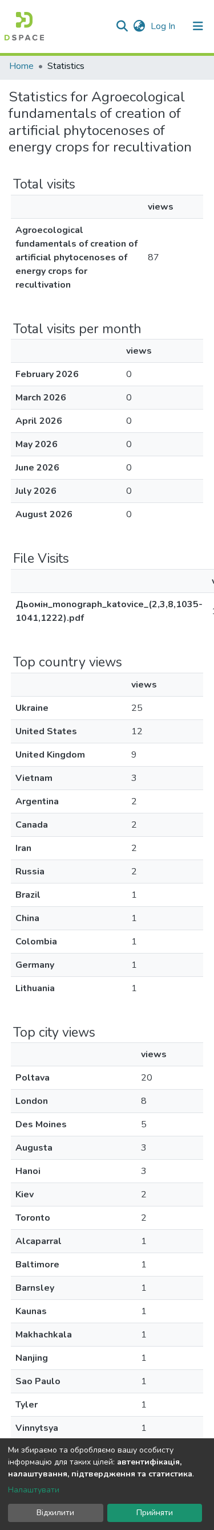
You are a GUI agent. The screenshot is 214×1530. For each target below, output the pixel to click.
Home (21, 66)
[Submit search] (122, 26)
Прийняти (154, 1512)
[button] (139, 26)
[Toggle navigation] (198, 26)
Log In (164, 26)
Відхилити (55, 1512)
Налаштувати (33, 1489)
